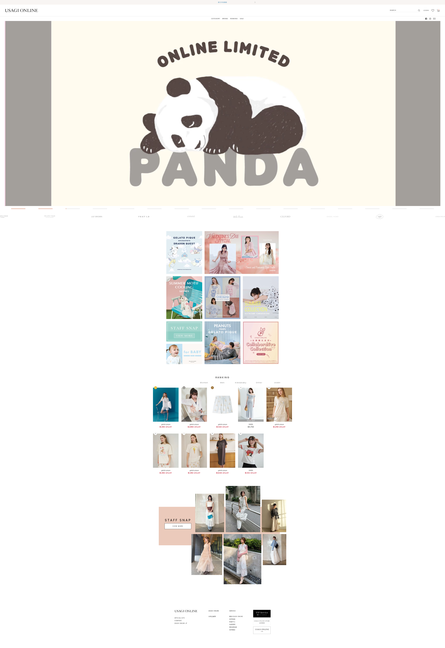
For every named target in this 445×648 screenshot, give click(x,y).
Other (259, 382)
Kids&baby (240, 382)
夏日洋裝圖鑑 (222, 2)
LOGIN (426, 10)
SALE (242, 19)
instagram (430, 19)
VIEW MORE (178, 526)
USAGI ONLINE (186, 611)
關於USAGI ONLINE (236, 616)
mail (434, 19)
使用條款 (232, 630)
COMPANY (178, 621)
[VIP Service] (262, 613)
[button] (190, 2)
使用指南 (232, 619)
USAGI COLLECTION (277, 382)
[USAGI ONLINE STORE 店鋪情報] (262, 622)
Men (222, 382)
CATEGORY (215, 19)
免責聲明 (232, 624)
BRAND (225, 19)
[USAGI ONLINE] (21, 10)
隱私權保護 (233, 627)
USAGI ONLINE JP (180, 623)
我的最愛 (433, 10)
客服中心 (232, 622)
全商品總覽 (212, 616)
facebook (426, 19)
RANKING (234, 19)
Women (204, 382)
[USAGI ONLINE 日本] (262, 630)
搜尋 (419, 10)
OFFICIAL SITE (179, 618)
